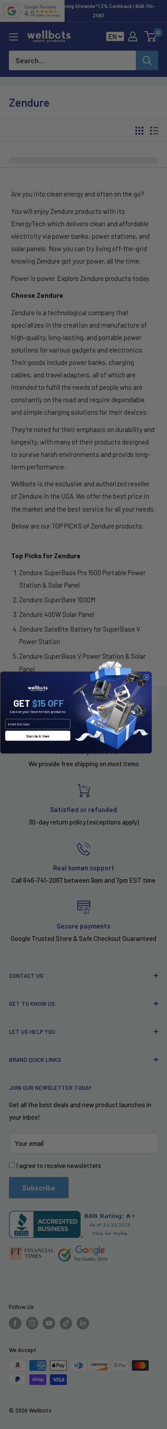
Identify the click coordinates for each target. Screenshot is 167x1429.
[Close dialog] (146, 677)
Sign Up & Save (37, 735)
